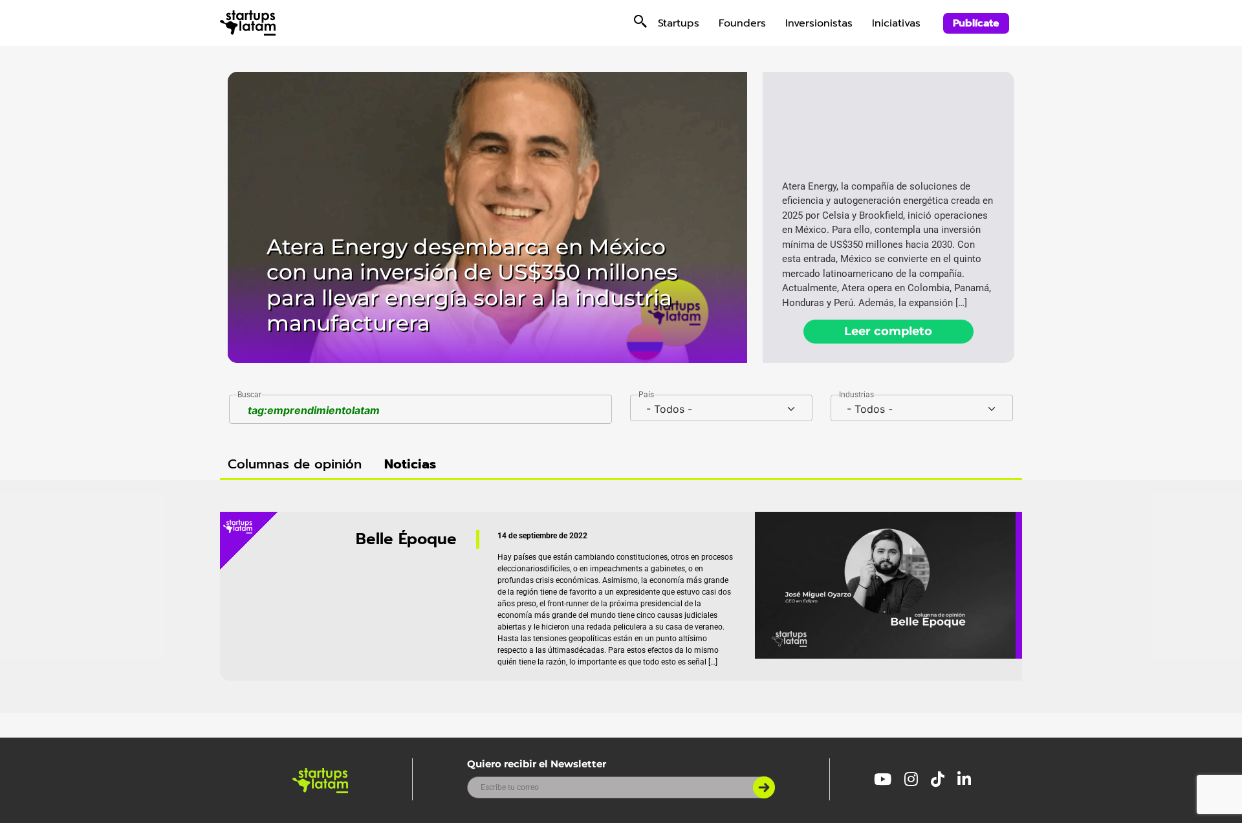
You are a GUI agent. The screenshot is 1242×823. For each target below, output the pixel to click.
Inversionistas (819, 23)
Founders (742, 23)
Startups (678, 23)
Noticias (410, 464)
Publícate (976, 23)
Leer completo (888, 331)
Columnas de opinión (295, 464)
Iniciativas (896, 23)
